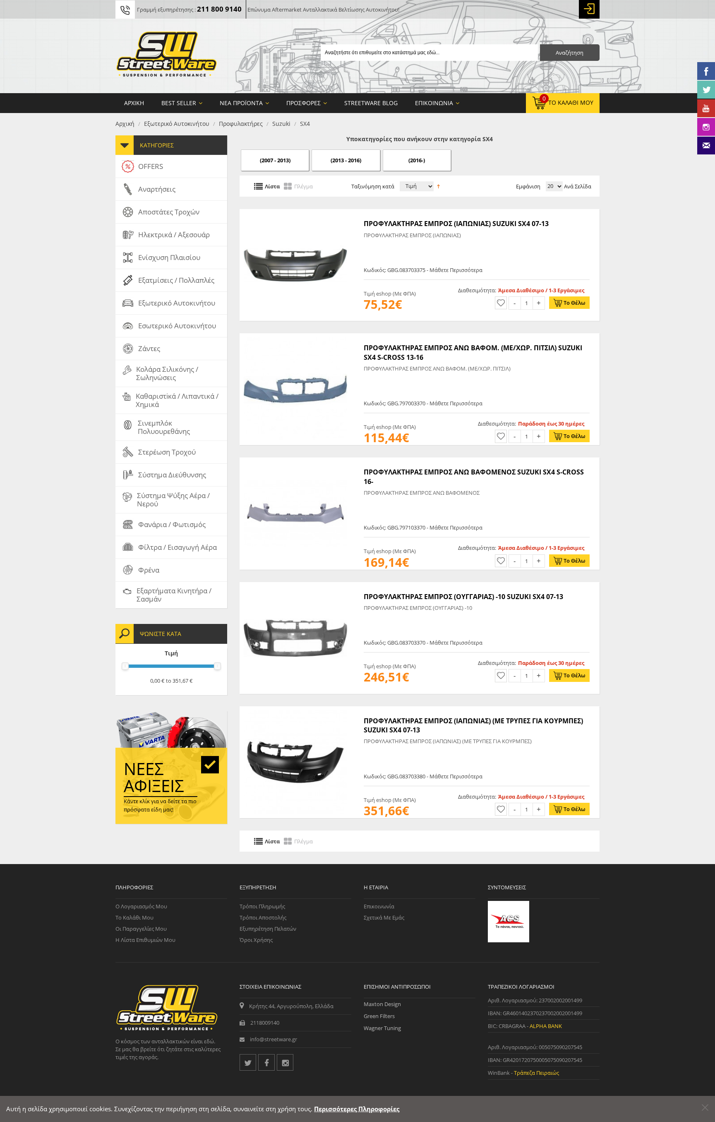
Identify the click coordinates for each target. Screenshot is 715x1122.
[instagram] (285, 1062)
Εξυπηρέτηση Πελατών (268, 928)
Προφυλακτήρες (241, 124)
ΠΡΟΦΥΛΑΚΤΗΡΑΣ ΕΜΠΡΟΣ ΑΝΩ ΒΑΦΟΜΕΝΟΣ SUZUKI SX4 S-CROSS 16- (474, 476)
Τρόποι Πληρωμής (262, 906)
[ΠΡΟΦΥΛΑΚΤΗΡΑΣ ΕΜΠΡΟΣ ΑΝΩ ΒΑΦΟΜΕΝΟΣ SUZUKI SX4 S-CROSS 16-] (295, 461)
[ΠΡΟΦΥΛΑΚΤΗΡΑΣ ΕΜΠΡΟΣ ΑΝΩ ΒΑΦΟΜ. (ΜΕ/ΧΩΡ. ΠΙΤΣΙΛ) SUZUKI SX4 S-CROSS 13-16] (295, 337)
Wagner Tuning (382, 1028)
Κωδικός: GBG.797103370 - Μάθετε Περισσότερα (423, 527)
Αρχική (124, 124)
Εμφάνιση (528, 186)
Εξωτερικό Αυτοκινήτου (176, 124)
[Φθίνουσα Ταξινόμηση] (438, 185)
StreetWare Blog (371, 103)
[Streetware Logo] (166, 56)
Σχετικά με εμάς (384, 917)
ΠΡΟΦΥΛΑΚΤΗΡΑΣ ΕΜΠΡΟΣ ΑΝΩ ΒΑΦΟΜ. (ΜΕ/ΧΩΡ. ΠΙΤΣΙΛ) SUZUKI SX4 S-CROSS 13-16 (473, 352)
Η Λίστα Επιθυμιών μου (145, 940)
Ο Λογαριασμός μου (141, 906)
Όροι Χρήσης (256, 940)
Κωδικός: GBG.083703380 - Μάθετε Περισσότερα (423, 776)
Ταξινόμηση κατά (372, 186)
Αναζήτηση (569, 52)
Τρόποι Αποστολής (263, 917)
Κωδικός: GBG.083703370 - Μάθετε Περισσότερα (423, 642)
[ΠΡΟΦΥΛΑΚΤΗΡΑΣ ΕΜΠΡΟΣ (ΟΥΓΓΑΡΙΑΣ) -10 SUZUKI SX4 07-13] (295, 586)
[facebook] (266, 1062)
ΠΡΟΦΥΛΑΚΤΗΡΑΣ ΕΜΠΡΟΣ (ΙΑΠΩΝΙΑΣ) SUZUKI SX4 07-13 (456, 223)
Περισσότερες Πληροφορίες (356, 1109)
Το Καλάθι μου (134, 917)
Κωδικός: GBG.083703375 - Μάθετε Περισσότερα (423, 270)
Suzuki (281, 124)
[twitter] (248, 1062)
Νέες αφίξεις (154, 777)
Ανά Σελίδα (577, 186)
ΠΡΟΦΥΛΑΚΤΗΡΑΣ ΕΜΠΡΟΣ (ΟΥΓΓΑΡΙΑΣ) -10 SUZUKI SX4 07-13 (463, 596)
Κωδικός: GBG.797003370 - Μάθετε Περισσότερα (423, 403)
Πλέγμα (303, 186)
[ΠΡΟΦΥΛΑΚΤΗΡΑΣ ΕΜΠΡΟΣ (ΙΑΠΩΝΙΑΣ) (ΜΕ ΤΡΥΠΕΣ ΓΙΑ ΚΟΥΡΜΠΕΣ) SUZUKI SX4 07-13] (295, 710)
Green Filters (379, 1016)
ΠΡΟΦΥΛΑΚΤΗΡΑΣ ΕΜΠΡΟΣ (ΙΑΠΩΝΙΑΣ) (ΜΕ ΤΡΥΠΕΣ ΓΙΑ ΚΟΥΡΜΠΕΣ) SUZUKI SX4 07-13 (473, 725)
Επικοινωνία (379, 906)
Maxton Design (382, 1004)
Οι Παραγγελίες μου (141, 928)
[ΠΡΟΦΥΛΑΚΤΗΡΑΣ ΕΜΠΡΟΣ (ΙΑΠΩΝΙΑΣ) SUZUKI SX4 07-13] (295, 213)
